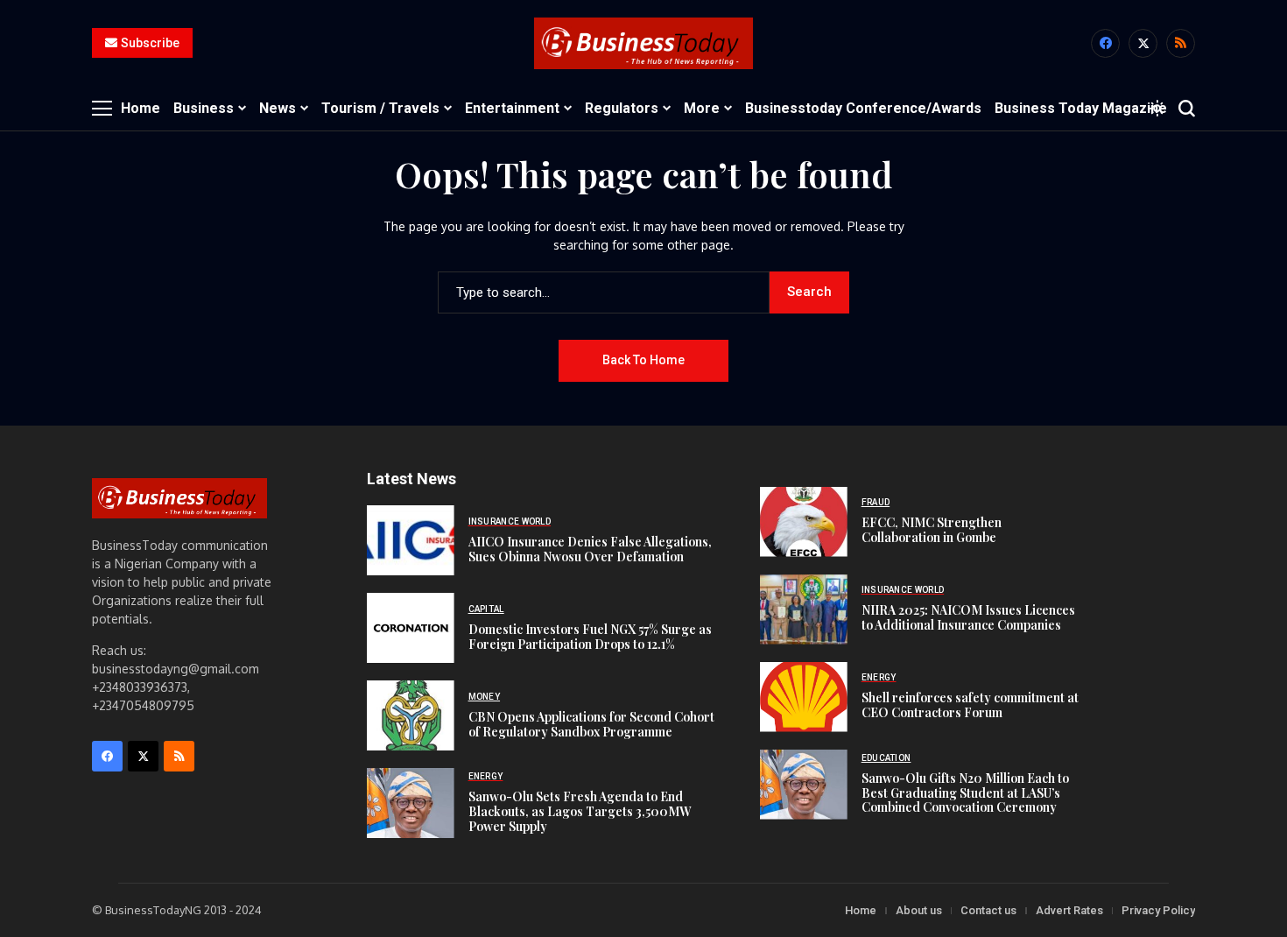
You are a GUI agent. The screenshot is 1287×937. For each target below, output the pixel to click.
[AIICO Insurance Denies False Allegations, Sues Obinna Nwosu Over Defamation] (410, 540)
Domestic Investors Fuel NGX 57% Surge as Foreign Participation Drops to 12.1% (590, 636)
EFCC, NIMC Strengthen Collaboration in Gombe (932, 530)
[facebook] (1105, 43)
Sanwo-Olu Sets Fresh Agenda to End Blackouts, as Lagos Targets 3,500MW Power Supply (579, 811)
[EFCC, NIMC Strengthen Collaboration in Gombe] (803, 522)
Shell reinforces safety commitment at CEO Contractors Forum (970, 705)
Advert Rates (1069, 910)
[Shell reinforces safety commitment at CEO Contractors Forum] (803, 697)
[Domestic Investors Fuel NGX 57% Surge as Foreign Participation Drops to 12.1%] (410, 628)
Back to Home (643, 360)
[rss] (1180, 43)
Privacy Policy (1158, 910)
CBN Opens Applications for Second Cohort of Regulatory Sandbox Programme (591, 724)
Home (860, 910)
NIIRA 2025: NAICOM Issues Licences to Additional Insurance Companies (968, 617)
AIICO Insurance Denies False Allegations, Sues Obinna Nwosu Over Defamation (590, 549)
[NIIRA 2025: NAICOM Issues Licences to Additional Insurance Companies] (803, 609)
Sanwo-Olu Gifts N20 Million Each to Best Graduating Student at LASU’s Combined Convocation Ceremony (965, 793)
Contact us (988, 910)
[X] (1143, 43)
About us (919, 910)
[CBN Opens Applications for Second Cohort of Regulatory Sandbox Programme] (410, 715)
